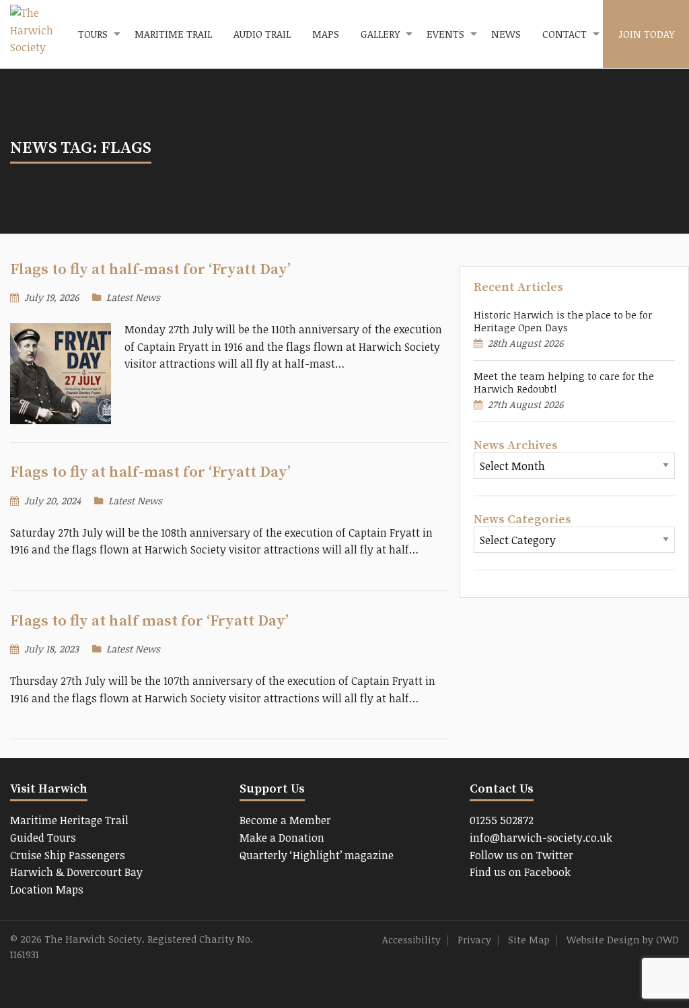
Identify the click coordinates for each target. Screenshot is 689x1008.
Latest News (133, 297)
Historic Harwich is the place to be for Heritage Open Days (563, 321)
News (506, 33)
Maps (325, 33)
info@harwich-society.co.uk (541, 837)
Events (445, 33)
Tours (93, 33)
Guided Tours (43, 837)
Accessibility (411, 939)
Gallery (380, 33)
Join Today (646, 33)
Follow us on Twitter (521, 855)
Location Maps (46, 889)
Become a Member (285, 820)
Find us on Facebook (520, 872)
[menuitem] (95, 34)
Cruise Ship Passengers (67, 855)
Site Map (529, 939)
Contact (564, 33)
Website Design (603, 939)
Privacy (474, 939)
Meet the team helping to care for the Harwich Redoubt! (564, 382)
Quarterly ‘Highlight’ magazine (317, 855)
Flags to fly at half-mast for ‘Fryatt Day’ (150, 269)
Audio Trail (262, 33)
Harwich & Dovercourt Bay (76, 872)
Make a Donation (282, 837)
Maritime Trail (173, 33)
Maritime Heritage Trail (69, 820)
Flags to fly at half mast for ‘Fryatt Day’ (149, 621)
